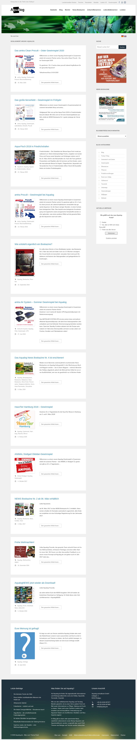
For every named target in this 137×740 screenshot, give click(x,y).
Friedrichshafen (21, 169)
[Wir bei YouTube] (122, 2)
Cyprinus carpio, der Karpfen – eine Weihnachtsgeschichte (25, 726)
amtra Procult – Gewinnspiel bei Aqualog (34, 194)
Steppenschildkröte (24, 384)
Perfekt (104, 222)
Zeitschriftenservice (94, 10)
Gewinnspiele (113, 2)
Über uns (57, 735)
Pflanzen (103, 170)
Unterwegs (104, 187)
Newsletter (88, 2)
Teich (21, 521)
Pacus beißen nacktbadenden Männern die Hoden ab (27, 698)
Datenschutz (115, 735)
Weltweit (103, 198)
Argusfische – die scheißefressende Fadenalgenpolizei (25, 714)
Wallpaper (104, 194)
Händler (96, 2)
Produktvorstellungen (107, 173)
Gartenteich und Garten (108, 159)
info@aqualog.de (102, 706)
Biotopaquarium (27, 377)
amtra (19, 77)
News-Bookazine (79, 10)
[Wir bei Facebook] (119, 2)
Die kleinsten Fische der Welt (23, 694)
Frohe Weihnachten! (24, 542)
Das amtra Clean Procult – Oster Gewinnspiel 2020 (39, 50)
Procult (17, 79)
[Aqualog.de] (17, 12)
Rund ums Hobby (106, 177)
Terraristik (104, 184)
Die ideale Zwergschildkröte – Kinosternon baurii (29, 709)
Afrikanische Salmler (20, 703)
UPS (27, 331)
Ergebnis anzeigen (111, 238)
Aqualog (23, 77)
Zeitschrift (21, 608)
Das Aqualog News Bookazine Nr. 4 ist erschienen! (39, 357)
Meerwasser (104, 166)
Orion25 (25, 126)
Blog (61, 10)
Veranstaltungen (106, 191)
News (31, 518)
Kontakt (64, 735)
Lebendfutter (18, 126)
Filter (16, 331)
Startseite (53, 10)
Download (30, 605)
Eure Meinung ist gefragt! (27, 628)
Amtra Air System (22, 329)
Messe (28, 169)
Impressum (105, 735)
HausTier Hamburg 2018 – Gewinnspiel (34, 407)
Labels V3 (103, 2)
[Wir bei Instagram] (125, 2)
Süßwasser (104, 180)
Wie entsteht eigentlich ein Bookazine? (33, 244)
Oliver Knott (25, 382)
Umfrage (25, 662)
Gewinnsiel (26, 431)
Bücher (67, 10)
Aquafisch (20, 167)
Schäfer (17, 521)
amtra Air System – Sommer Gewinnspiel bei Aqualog (40, 302)
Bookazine (26, 279)
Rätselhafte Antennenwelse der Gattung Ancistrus (29, 721)
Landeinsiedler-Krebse (69, 2)
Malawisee (25, 380)
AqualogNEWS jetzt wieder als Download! (35, 583)
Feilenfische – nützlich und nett (23, 706)
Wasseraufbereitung (25, 79)
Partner (123, 735)
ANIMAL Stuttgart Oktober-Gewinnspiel (34, 454)
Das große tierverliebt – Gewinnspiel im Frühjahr (38, 100)
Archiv (24, 605)
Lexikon (122, 10)
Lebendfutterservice (110, 10)
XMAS (16, 562)
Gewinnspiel (30, 77)
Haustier (20, 433)
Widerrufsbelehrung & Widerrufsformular (87, 735)
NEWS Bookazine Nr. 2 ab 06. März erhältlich (37, 498)
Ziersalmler (29, 386)
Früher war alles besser (109, 229)
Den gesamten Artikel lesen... (50, 82)
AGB (70, 735)
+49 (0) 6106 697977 (103, 702)
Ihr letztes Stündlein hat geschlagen (25, 718)
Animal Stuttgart (22, 476)
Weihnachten (26, 560)
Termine (80, 2)
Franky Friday (105, 156)
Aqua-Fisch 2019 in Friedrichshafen (32, 146)
